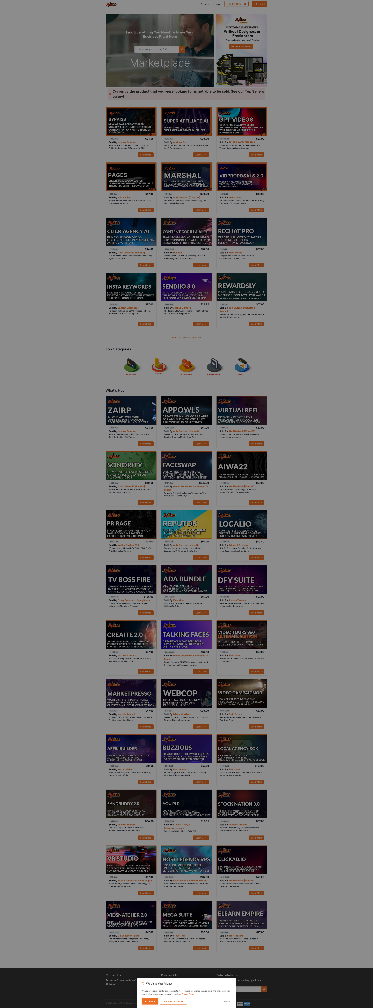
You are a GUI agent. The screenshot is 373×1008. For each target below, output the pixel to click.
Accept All (150, 1001)
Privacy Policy (188, 994)
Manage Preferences (173, 1001)
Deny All (226, 1001)
